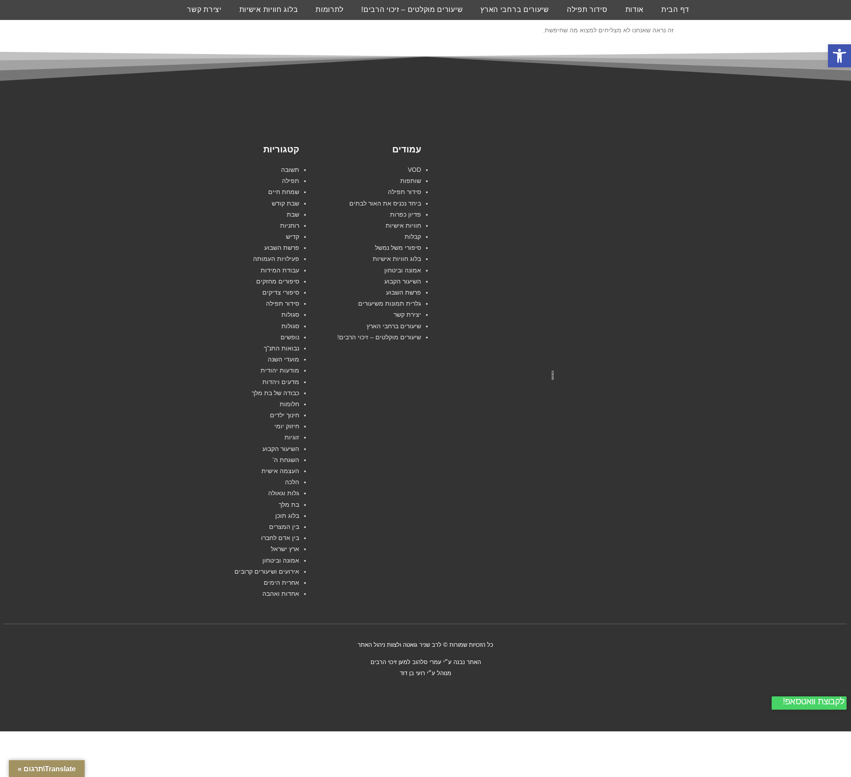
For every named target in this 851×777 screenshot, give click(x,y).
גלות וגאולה (283, 493)
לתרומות (330, 9)
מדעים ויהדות (280, 381)
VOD (414, 169)
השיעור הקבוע (402, 281)
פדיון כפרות (405, 214)
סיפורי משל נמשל (398, 247)
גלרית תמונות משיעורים (389, 303)
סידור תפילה (587, 9)
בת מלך (289, 504)
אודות (634, 9)
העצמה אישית (280, 470)
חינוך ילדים (284, 415)
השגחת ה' (286, 459)
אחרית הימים (281, 582)
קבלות (413, 236)
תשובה (290, 169)
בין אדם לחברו (280, 537)
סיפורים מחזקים (277, 281)
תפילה (290, 180)
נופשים (290, 337)
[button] (839, 55)
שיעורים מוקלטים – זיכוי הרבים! (412, 9)
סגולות (290, 314)
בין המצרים (284, 526)
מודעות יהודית (280, 370)
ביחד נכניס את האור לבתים (385, 203)
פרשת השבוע (403, 292)
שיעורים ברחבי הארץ (514, 9)
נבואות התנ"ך (281, 348)
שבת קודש (285, 203)
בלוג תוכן (287, 515)
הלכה (292, 482)
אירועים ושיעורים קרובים (266, 571)
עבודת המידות (280, 270)
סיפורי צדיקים (280, 292)
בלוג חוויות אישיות (268, 9)
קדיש (292, 236)
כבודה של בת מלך (275, 392)
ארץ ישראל (285, 548)
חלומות (289, 404)
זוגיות (292, 437)
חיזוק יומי (286, 426)
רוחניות (289, 225)
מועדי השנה (283, 359)
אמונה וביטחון (402, 270)
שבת (293, 214)
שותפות (410, 180)
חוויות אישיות (403, 225)
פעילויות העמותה (276, 258)
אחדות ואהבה (280, 593)
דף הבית (675, 9)
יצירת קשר (204, 9)
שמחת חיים (283, 191)
